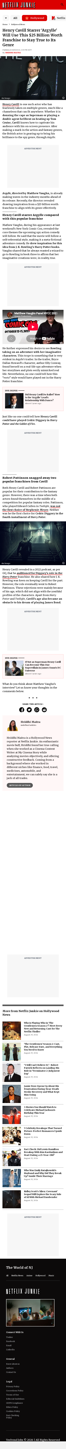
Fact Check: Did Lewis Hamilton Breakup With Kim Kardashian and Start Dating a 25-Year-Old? (43, 1076)
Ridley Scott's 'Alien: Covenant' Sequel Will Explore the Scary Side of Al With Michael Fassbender (42, 1118)
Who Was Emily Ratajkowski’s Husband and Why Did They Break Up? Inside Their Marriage (43, 1097)
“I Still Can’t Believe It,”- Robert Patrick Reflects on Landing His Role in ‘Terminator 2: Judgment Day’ (42, 993)
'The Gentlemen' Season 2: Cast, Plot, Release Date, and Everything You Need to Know (43, 970)
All (15, 18)
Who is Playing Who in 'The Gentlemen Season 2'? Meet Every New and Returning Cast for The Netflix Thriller (43, 951)
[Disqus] (33, 837)
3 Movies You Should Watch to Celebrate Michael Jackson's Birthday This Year (40, 1033)
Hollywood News (18, 24)
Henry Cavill (10, 104)
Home (5, 24)
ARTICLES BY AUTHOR (19, 785)
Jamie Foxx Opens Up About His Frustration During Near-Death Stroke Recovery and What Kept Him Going (41, 1014)
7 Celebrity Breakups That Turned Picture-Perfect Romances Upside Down (43, 1055)
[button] (64, 98)
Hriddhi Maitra (13, 53)
